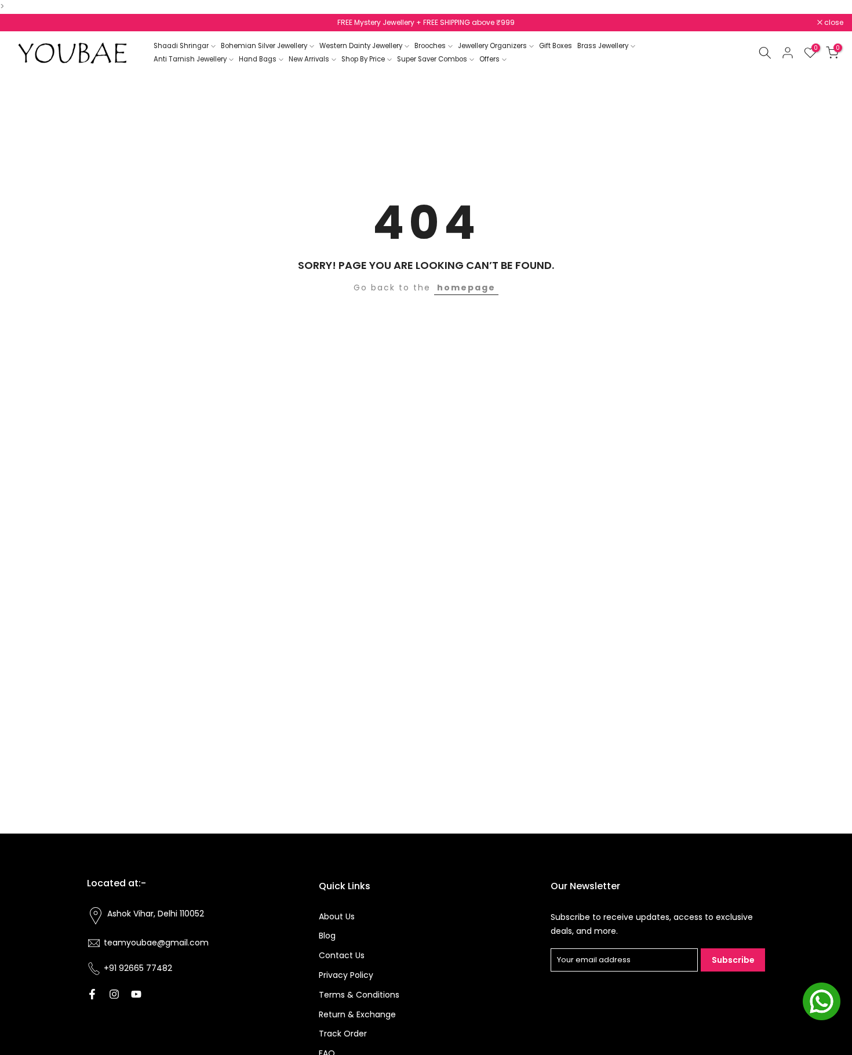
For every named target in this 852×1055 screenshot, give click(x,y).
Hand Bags (257, 59)
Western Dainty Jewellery (360, 45)
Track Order (343, 1033)
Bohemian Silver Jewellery (264, 45)
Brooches (430, 45)
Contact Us (342, 955)
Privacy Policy (346, 975)
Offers (489, 59)
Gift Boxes (555, 45)
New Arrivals (309, 59)
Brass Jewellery (602, 45)
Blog (327, 935)
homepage (466, 287)
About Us (337, 916)
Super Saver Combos (432, 59)
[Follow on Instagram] (114, 994)
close (24, 22)
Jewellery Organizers (492, 45)
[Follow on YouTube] (136, 994)
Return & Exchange (357, 1014)
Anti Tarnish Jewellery (190, 59)
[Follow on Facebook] (92, 994)
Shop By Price (363, 59)
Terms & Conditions (359, 995)
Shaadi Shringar (181, 45)
